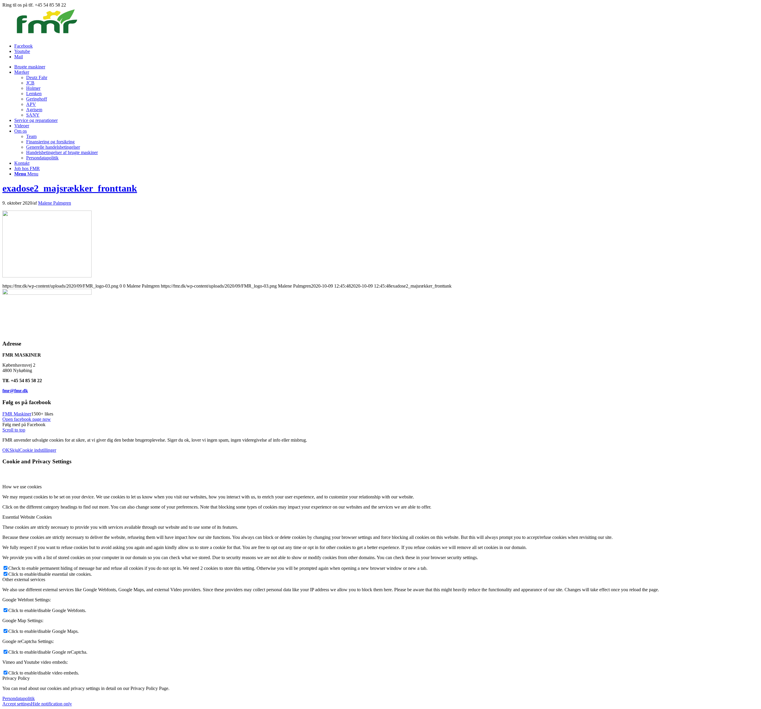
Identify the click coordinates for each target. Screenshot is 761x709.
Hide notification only (51, 703)
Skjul (14, 450)
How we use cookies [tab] (22, 486)
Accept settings (16, 703)
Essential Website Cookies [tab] (27, 517)
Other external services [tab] (23, 579)
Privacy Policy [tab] (16, 678)
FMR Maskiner (16, 413)
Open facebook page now (26, 419)
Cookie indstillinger (37, 450)
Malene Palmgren (54, 203)
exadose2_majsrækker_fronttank (69, 188)
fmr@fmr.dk (15, 390)
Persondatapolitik (18, 698)
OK (6, 450)
